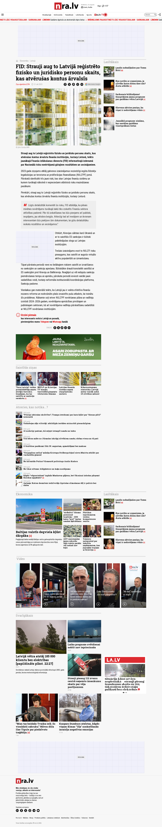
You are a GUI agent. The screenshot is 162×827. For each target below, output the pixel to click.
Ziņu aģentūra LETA (23, 84)
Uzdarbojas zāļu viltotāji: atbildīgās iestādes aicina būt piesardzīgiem (57, 423)
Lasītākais (111, 62)
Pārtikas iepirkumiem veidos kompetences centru (89, 516)
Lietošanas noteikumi (53, 818)
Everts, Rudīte (86, 7)
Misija (31, 818)
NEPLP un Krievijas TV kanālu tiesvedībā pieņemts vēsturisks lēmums (47, 390)
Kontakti (91, 818)
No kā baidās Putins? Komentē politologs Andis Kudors (50, 461)
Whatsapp (57, 322)
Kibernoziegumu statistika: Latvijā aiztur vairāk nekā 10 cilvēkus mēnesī (90, 390)
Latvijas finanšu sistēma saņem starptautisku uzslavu (67, 390)
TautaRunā (69, 15)
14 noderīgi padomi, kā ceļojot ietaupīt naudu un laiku (49, 431)
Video (20, 559)
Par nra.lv (19, 818)
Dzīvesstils (58, 15)
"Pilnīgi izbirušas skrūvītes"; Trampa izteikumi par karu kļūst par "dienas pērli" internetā (62, 416)
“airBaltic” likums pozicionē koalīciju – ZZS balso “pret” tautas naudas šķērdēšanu (72, 516)
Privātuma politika (40, 818)
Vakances (85, 818)
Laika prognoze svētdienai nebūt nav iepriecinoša (84, 646)
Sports (89, 15)
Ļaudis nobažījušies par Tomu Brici (131, 68)
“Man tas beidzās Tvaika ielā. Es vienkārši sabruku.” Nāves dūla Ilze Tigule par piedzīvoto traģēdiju (35, 728)
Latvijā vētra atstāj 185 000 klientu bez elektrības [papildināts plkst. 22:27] (35, 660)
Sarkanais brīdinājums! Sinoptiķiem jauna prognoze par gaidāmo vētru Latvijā (130, 96)
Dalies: (49, 328)
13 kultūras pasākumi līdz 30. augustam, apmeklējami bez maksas (54, 446)
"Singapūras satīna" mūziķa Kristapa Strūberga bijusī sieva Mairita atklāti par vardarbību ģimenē (61, 454)
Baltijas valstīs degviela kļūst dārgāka (38, 534)
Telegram (44, 322)
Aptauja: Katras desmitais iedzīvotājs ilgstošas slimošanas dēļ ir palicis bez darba (59, 484)
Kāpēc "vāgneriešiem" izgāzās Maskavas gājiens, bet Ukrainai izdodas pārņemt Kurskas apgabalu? (61, 476)
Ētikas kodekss (75, 818)
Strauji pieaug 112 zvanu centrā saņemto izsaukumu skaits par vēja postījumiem (84, 683)
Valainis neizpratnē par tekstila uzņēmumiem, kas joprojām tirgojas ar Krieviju (91, 544)
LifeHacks (80, 15)
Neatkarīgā (46, 15)
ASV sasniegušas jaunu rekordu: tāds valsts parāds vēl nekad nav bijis (72, 543)
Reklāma (25, 818)
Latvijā (32, 61)
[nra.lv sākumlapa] (66, 6)
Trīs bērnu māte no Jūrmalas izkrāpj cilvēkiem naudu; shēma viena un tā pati (60, 438)
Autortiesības (65, 818)
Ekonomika (24, 61)
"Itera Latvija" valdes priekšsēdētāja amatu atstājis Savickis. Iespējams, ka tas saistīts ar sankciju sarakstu (26, 392)
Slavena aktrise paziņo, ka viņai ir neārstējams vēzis (129, 108)
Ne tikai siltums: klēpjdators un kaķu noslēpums (46, 469)
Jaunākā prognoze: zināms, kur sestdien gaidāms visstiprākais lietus (130, 123)
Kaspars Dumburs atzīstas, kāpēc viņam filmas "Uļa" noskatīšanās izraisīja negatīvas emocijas (79, 726)
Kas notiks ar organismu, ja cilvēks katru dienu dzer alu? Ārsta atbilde (131, 83)
